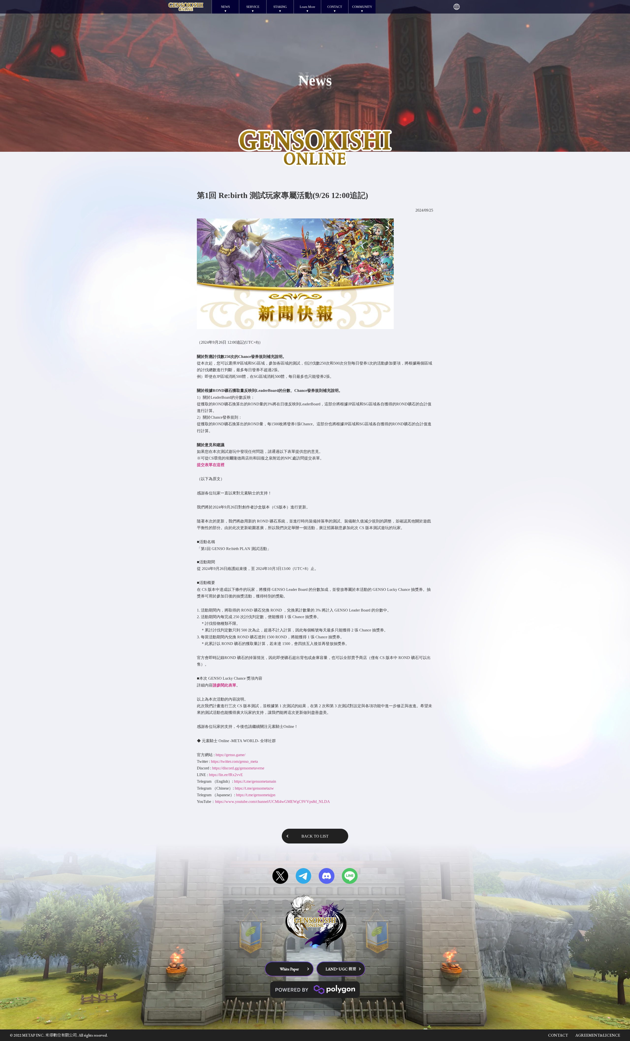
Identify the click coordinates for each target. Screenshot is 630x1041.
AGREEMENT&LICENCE (597, 1035)
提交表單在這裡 (210, 465)
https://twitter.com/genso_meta (234, 761)
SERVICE (252, 7)
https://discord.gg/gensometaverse (238, 768)
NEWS (225, 7)
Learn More (307, 7)
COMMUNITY (362, 7)
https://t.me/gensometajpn (255, 795)
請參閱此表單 (224, 685)
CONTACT (334, 7)
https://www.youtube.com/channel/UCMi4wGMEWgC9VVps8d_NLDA (272, 801)
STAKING (280, 7)
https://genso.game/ (230, 755)
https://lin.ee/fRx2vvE (226, 775)
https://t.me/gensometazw (254, 788)
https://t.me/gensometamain (255, 781)
